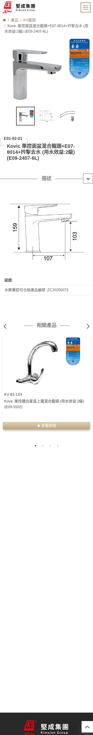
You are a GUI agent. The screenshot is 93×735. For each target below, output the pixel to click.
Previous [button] (4, 326)
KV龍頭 (29, 20)
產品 (14, 20)
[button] (46, 178)
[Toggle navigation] (86, 7)
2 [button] (42, 445)
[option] (46, 382)
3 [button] (50, 445)
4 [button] (57, 445)
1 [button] (35, 445)
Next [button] (88, 326)
